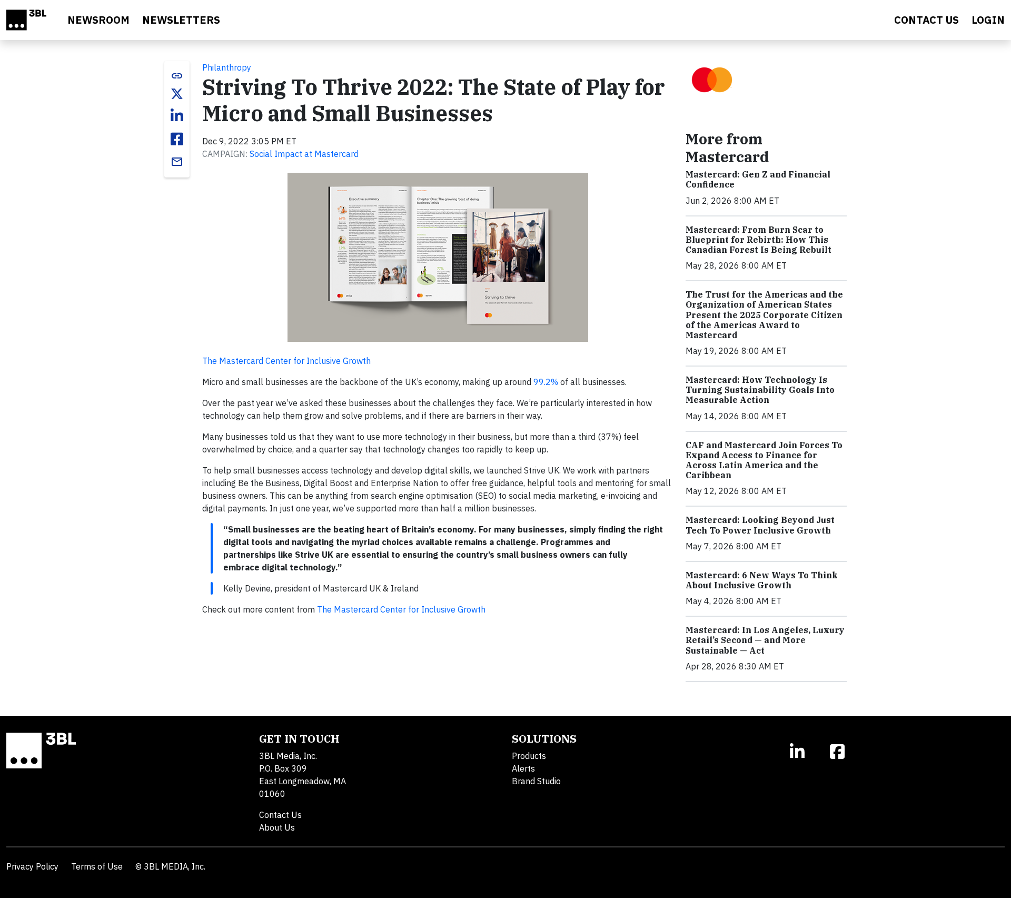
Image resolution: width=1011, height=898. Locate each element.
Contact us (926, 20)
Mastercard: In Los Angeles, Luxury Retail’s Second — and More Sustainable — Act (765, 640)
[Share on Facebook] (177, 139)
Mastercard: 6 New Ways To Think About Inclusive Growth (762, 580)
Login (988, 20)
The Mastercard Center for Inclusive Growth (286, 361)
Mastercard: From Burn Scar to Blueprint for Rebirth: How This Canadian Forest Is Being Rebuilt (758, 239)
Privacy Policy (32, 866)
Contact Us (280, 815)
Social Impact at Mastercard (304, 154)
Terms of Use (97, 866)
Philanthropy (226, 67)
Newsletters (181, 20)
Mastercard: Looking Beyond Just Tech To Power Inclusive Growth (760, 525)
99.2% (545, 382)
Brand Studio (536, 781)
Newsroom (98, 20)
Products (529, 756)
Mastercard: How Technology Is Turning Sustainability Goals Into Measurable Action (760, 389)
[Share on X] (177, 93)
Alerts (523, 768)
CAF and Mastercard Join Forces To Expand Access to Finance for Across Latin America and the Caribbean (764, 460)
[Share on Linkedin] (177, 115)
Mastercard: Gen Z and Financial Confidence (758, 179)
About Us (277, 827)
